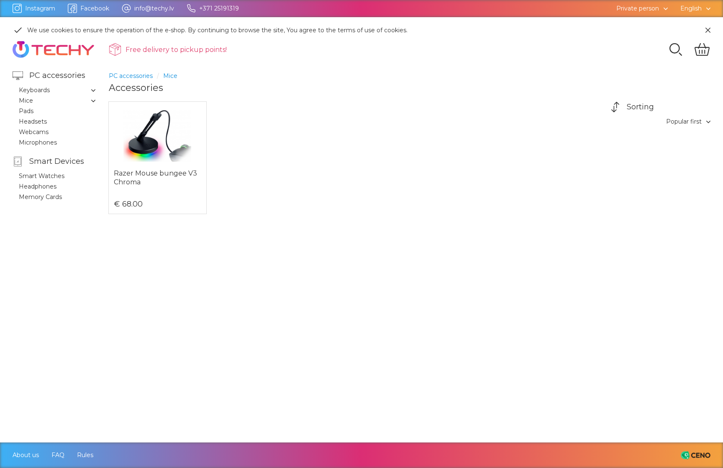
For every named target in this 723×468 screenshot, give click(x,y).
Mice (170, 76)
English (691, 8)
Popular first (684, 121)
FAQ (57, 455)
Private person (637, 8)
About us (26, 455)
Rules (85, 455)
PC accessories (131, 76)
